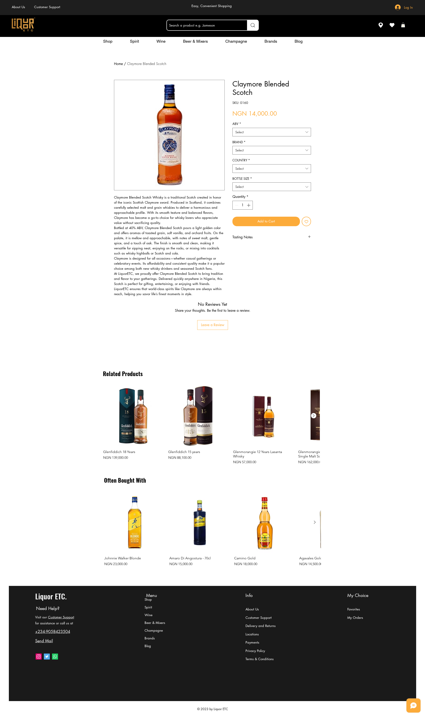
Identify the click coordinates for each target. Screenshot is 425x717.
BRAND (238, 142)
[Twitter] (47, 657)
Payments (252, 642)
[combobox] (271, 132)
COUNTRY (241, 160)
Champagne (154, 630)
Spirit (148, 607)
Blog (148, 646)
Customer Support (61, 617)
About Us (252, 609)
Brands (150, 638)
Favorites (353, 609)
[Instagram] (39, 657)
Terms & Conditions (259, 659)
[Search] (253, 25)
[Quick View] (133, 416)
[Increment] (249, 205)
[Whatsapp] (55, 657)
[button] (403, 25)
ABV (236, 124)
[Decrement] (236, 205)
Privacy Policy (255, 651)
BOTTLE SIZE (242, 178)
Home (118, 63)
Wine (149, 615)
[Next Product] (313, 415)
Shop (148, 599)
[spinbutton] (242, 205)
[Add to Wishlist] (306, 221)
